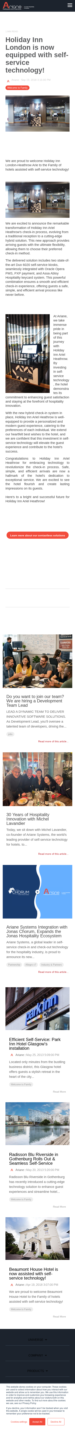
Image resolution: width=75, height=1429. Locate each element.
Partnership (14, 964)
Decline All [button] (56, 1421)
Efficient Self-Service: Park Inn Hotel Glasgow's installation (35, 1044)
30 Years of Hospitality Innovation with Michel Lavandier (27, 819)
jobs (10, 734)
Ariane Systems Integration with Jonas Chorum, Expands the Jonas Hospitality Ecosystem (36, 931)
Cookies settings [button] (19, 1421)
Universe (35, 1339)
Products (35, 1371)
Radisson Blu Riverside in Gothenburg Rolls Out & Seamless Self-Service (33, 1159)
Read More (59, 1091)
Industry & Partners (51, 964)
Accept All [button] (37, 1421)
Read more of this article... (53, 741)
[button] (70, 4)
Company (35, 1355)
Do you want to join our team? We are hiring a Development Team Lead (35, 701)
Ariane (15, 79)
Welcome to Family (17, 87)
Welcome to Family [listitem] (21, 1084)
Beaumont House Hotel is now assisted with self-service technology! (33, 1273)
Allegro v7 (30, 964)
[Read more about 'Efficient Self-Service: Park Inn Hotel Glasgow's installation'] (37, 1008)
